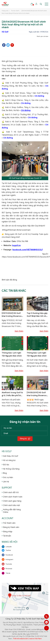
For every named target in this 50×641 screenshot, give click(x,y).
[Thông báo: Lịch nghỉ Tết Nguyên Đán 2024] (12, 343)
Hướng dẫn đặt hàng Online (12, 510)
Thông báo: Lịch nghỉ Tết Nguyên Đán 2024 (12, 354)
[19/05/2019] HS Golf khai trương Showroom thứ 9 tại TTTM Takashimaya (37, 394)
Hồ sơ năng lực (9, 460)
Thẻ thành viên (9, 523)
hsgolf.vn (16, 245)
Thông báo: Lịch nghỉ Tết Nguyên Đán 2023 (36, 354)
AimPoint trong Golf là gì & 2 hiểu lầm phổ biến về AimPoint (12, 394)
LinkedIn (9, 547)
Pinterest (9, 569)
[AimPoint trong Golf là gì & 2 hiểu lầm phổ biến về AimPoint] (12, 383)
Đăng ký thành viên (11, 527)
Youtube (9, 564)
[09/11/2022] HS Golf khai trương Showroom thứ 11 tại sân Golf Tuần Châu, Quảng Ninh (12, 315)
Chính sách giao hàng (12, 501)
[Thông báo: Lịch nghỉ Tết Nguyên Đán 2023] (37, 343)
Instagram (9, 559)
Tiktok (8, 573)
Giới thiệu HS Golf (10, 456)
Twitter (8, 550)
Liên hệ (6, 482)
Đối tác (6, 465)
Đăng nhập (7, 531)
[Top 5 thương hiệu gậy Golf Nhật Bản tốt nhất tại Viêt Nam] (37, 303)
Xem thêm (19, 331)
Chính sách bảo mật (11, 505)
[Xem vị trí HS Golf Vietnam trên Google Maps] (25, 598)
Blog (5, 473)
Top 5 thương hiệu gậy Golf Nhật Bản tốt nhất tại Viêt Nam (37, 315)
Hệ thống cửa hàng (11, 469)
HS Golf (5, 32)
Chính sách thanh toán (12, 497)
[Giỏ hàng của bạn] (32, 4)
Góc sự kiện (8, 477)
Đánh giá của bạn (42, 36)
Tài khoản (7, 536)
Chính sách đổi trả (10, 492)
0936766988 (46, 622)
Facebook (9, 555)
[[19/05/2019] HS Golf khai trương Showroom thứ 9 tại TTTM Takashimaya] (37, 383)
